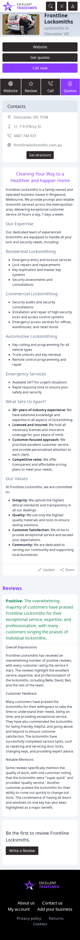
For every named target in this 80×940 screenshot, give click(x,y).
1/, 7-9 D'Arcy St (27, 126)
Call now (40, 67)
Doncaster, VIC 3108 (31, 117)
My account (19, 909)
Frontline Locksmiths (58, 18)
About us (26, 903)
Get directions (40, 155)
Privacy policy (29, 918)
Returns (56, 918)
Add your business (54, 909)
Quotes (70, 90)
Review (31, 90)
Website (40, 46)
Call (50, 90)
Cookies (40, 923)
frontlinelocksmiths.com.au (38, 144)
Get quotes (40, 57)
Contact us (52, 903)
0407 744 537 (25, 135)
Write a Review (22, 850)
